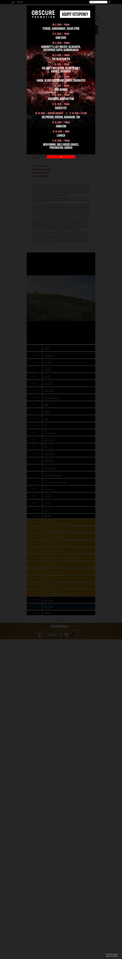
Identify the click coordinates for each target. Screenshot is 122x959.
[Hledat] (109, 2)
